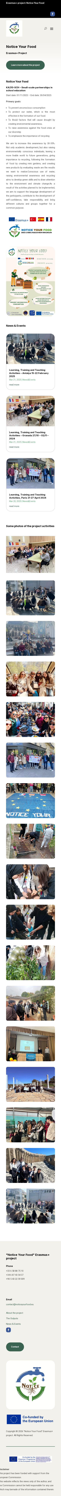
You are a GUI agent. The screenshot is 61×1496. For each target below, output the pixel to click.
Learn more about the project (25, 65)
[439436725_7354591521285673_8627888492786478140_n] (30, 736)
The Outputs (12, 1318)
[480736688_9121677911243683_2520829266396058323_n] (30, 1141)
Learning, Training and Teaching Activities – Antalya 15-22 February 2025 (29, 373)
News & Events (13, 1324)
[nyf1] (30, 776)
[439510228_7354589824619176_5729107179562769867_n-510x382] (30, 655)
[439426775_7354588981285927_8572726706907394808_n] (30, 695)
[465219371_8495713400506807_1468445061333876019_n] (30, 817)
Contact (15, 1347)
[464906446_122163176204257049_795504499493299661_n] (30, 1020)
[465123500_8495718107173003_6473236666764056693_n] (30, 858)
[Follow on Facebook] (52, 14)
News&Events (29, 380)
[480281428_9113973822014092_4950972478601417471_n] (30, 1222)
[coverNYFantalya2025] (30, 614)
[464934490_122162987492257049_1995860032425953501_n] (30, 1060)
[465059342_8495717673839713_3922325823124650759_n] (30, 938)
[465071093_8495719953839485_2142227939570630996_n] (30, 898)
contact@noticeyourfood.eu (20, 1304)
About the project (14, 1313)
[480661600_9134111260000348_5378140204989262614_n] (30, 1182)
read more (14, 384)
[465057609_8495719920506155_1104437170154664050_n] (30, 979)
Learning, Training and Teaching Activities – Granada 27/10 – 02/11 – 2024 (29, 435)
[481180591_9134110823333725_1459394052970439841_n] (30, 1101)
